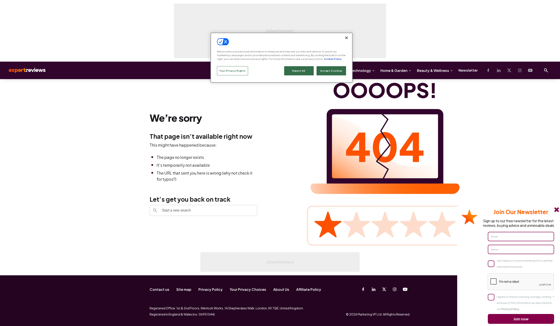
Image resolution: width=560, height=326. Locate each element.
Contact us (159, 289)
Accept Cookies (331, 70)
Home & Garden (394, 70)
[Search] (155, 210)
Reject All (298, 70)
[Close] (346, 38)
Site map (183, 289)
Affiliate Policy (308, 289)
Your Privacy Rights (232, 70)
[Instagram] (519, 70)
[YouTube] (530, 70)
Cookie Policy (332, 59)
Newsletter (468, 70)
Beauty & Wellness (433, 70)
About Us (281, 289)
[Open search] (546, 70)
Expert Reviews (23, 70)
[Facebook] (488, 70)
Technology (360, 70)
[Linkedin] (499, 70)
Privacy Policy (210, 289)
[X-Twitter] (509, 70)
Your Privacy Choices (248, 289)
